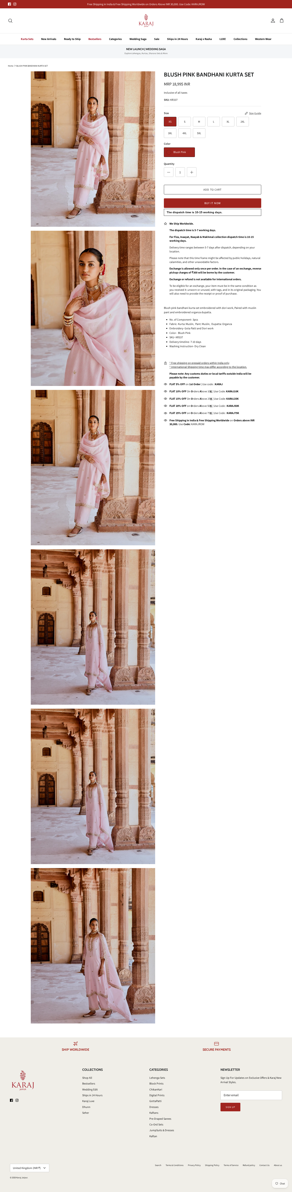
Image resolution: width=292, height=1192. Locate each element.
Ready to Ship (72, 39)
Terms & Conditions (175, 1165)
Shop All (87, 1078)
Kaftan (153, 1136)
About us (278, 1165)
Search (158, 1165)
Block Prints (156, 1083)
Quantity (169, 164)
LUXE (222, 39)
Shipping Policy (212, 1165)
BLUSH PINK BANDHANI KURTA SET (32, 65)
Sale (156, 39)
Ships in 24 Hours (177, 39)
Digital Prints (156, 1095)
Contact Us (264, 1165)
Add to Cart (212, 189)
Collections (240, 39)
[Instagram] (14, 4)
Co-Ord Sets (156, 1124)
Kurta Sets (27, 39)
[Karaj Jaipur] (146, 20)
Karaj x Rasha (204, 39)
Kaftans (153, 1112)
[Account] (272, 20)
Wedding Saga (138, 39)
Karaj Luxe (88, 1101)
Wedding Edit (90, 1089)
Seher (85, 1112)
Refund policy (249, 1165)
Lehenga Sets (157, 1078)
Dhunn (86, 1107)
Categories (115, 39)
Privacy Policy (194, 1165)
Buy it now (212, 203)
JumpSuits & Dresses (161, 1130)
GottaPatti (155, 1101)
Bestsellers (94, 39)
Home (10, 65)
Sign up (230, 1107)
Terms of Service (231, 1165)
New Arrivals (48, 39)
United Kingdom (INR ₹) (27, 1168)
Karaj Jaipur (21, 1177)
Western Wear (263, 39)
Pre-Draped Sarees (160, 1118)
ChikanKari (155, 1089)
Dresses (154, 1107)
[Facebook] (9, 4)
